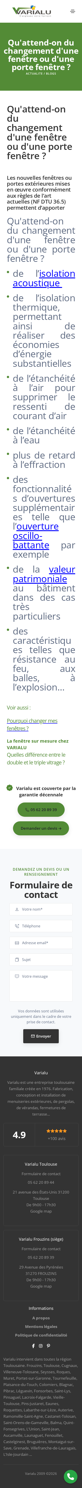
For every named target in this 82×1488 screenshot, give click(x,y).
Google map (41, 1211)
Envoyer (43, 1036)
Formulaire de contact (41, 1173)
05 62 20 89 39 (41, 1257)
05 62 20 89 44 (41, 1182)
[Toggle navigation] (72, 11)
